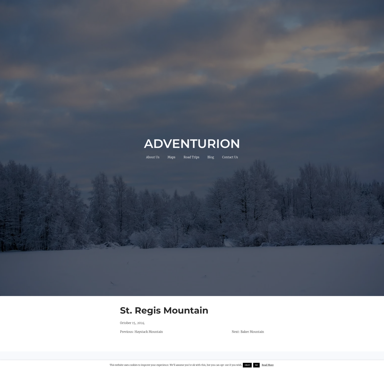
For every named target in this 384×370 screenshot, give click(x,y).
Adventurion (192, 143)
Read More (268, 365)
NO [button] (256, 365)
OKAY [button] (247, 365)
